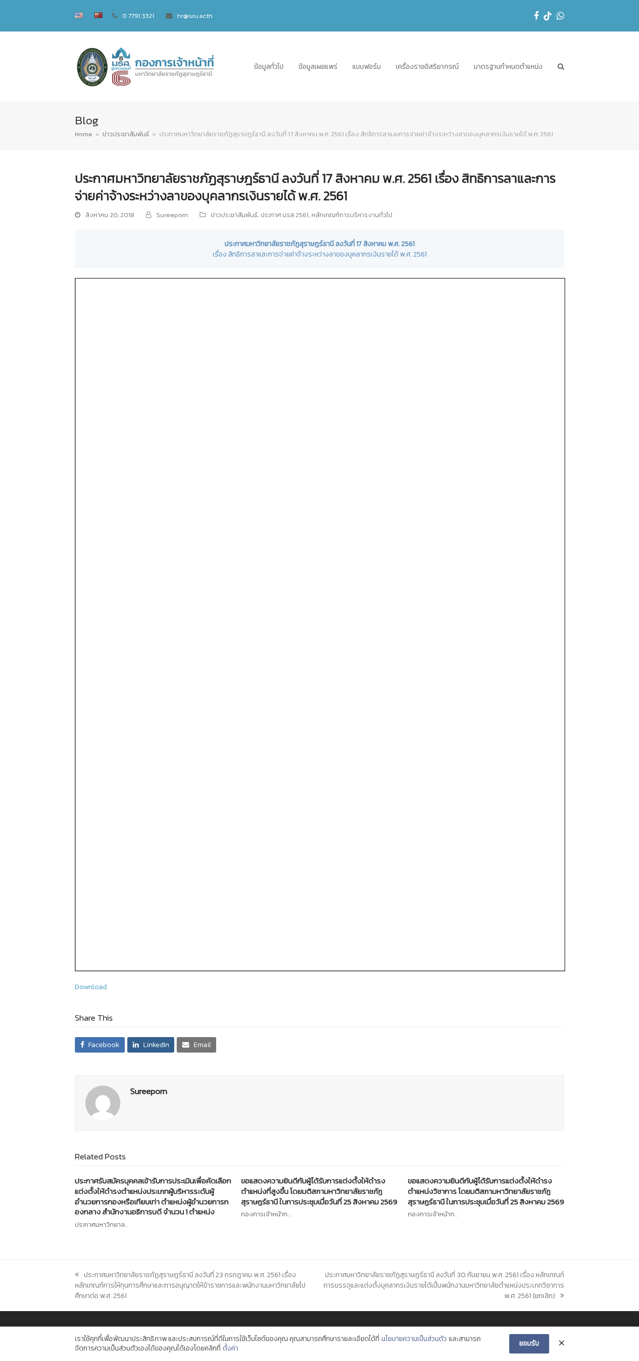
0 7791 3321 (138, 15)
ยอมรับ (529, 1343)
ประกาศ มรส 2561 (285, 215)
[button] (561, 66)
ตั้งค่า (230, 1349)
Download (91, 987)
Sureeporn (172, 215)
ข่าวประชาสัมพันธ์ (234, 215)
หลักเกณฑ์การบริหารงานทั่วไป (352, 215)
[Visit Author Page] (102, 1102)
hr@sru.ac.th (195, 15)
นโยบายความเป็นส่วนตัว (414, 1339)
